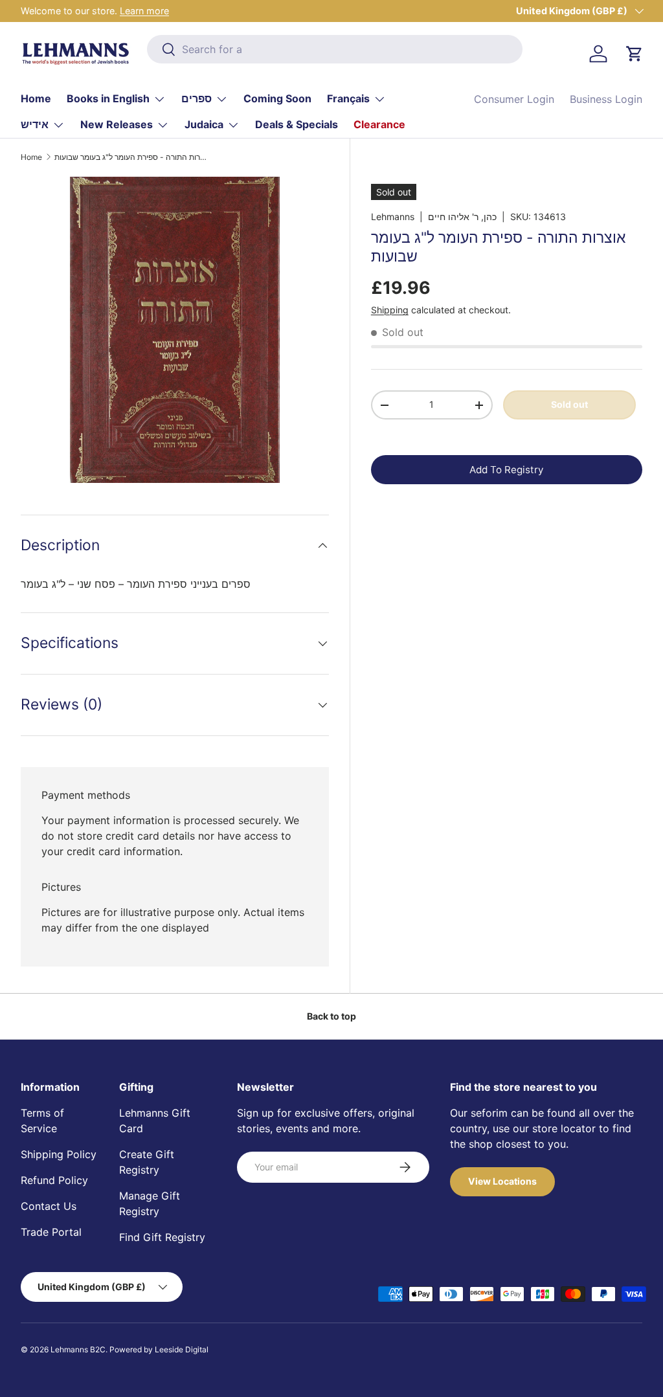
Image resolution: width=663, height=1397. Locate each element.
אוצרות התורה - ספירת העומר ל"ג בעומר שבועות (132, 157)
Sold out (569, 404)
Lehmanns (392, 216)
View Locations (502, 1181)
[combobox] (334, 49)
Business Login (606, 99)
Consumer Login (514, 99)
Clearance (379, 124)
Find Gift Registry (162, 1237)
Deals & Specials (296, 124)
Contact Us (48, 1206)
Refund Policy (54, 1180)
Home (36, 98)
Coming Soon (277, 98)
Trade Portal (51, 1231)
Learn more (144, 10)
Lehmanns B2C (78, 1349)
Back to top (331, 1016)
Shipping (390, 309)
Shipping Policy (58, 1154)
